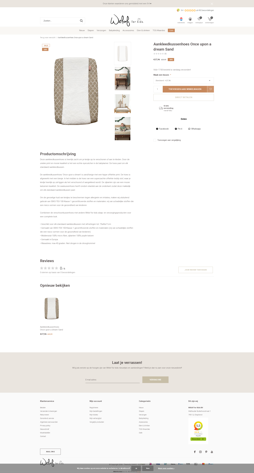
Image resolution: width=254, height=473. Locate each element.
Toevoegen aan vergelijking (169, 140)
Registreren (94, 408)
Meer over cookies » (166, 468)
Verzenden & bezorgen (48, 411)
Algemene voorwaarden (49, 422)
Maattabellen (45, 433)
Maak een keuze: (162, 75)
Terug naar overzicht (47, 38)
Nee (147, 468)
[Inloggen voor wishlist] (210, 89)
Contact (43, 436)
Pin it (180, 129)
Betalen (43, 408)
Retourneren (44, 415)
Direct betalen (183, 97)
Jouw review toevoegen (196, 270)
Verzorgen (101, 30)
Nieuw (82, 30)
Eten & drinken (143, 30)
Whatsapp (196, 129)
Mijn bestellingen (96, 411)
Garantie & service (47, 418)
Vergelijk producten (97, 422)
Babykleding (114, 30)
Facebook (164, 129)
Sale (171, 30)
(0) (165, 54)
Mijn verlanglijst (95, 418)
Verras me (155, 380)
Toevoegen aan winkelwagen (185, 89)
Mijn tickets (94, 415)
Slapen (91, 30)
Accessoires (128, 30)
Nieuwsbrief (44, 429)
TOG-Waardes (159, 30)
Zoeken (81, 20)
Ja (136, 468)
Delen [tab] (184, 119)
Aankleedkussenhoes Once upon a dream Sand (51, 328)
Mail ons (50, 452)
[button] (133, 53)
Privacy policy (45, 426)
